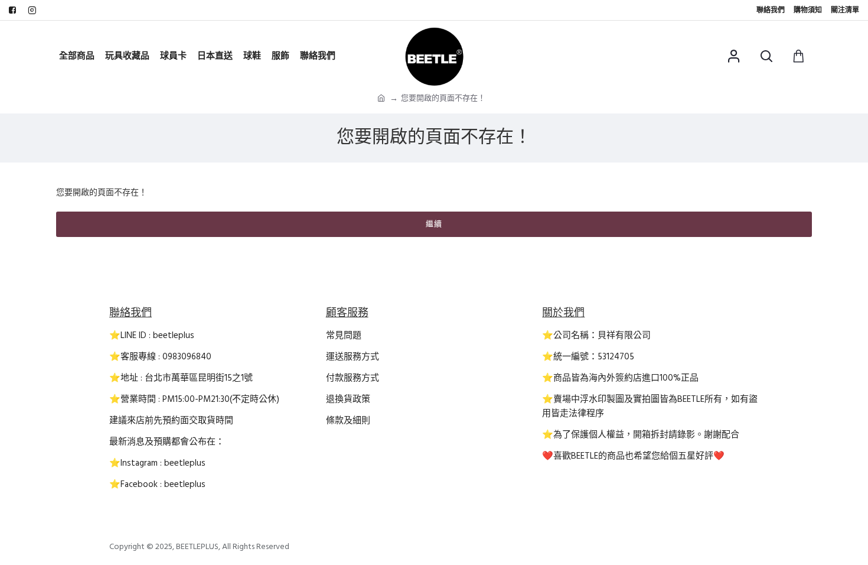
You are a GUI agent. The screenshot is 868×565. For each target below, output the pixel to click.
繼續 (434, 224)
